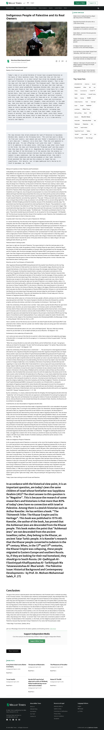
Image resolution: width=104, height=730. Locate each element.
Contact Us (33, 716)
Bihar (84, 87)
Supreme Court (79, 131)
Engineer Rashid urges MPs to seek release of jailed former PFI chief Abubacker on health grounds (84, 40)
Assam (94, 84)
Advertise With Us (58, 706)
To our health (10, 679)
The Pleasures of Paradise (58, 665)
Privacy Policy (57, 714)
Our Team (32, 714)
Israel (81, 105)
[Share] (66, 61)
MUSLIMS (77, 120)
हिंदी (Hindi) (80, 709)
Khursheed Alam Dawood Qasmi (20, 60)
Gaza (76, 98)
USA (95, 134)
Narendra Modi (87, 120)
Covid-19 (92, 91)
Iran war (93, 102)
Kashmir (88, 106)
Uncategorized (9, 669)
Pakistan (77, 124)
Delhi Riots (83, 94)
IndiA (89, 98)
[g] (16, 719)
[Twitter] (10, 719)
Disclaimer (56, 718)
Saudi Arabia (84, 127)
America (87, 84)
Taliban (88, 131)
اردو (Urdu (80, 711)
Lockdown (77, 109)
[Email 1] (19, 719)
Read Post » (9, 673)
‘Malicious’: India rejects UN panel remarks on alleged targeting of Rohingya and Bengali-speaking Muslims (84, 64)
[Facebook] (7, 719)
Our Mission (33, 711)
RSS (92, 124)
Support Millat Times (36, 641)
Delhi (76, 94)
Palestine (85, 124)
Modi (85, 113)
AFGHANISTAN (78, 84)
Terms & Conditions (59, 716)
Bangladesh (77, 87)
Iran (86, 102)
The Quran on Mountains (36, 665)
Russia (76, 127)
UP (90, 134)
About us (32, 706)
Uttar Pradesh (79, 138)
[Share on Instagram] (56, 61)
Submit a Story (57, 709)
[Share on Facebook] (59, 61)
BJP (90, 87)
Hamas (82, 98)
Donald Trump (92, 94)
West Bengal (89, 138)
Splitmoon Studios (93, 727)
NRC (95, 120)
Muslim (76, 117)
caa (94, 87)
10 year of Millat (80, 3)
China (75, 91)
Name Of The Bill (55, 679)
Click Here (53, 629)
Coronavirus (83, 91)
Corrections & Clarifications (61, 711)
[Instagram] (13, 719)
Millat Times (86, 109)
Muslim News (85, 117)
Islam (75, 105)
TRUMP (77, 134)
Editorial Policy (33, 709)
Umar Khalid (84, 134)
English (79, 706)
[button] (98, 8)
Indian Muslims (79, 102)
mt (90, 113)
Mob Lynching (77, 113)
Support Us (93, 3)
